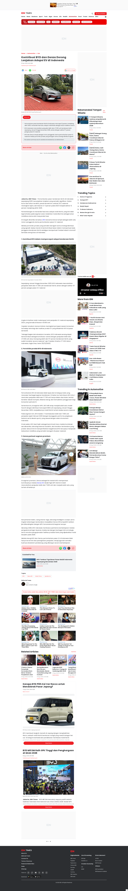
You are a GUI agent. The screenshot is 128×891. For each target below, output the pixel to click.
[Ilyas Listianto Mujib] (23, 584)
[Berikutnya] (76, 662)
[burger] (106, 17)
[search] (92, 14)
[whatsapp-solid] (60, 147)
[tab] (27, 117)
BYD (43, 220)
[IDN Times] (26, 13)
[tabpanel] (48, 131)
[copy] (73, 147)
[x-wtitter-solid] (68, 147)
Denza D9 (40, 483)
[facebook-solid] (64, 147)
